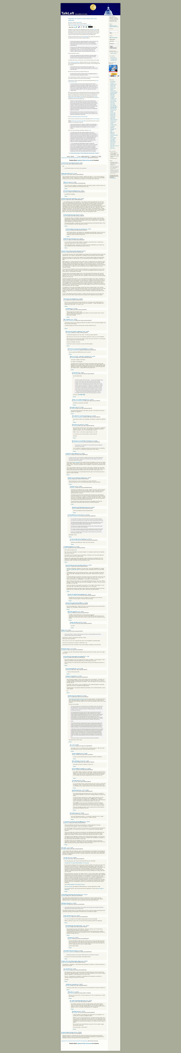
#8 (72, 847)
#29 (69, 630)
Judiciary (111, 123)
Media (111, 131)
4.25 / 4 (74, 937)
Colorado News (79, 22)
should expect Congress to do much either (79, 116)
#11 (82, 214)
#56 (89, 768)
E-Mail (111, 26)
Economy (112, 89)
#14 (84, 251)
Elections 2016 (112, 85)
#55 (78, 546)
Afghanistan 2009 (113, 93)
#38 (94, 356)
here (90, 130)
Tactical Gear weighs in (74, 62)
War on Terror (112, 148)
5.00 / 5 (79, 214)
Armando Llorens (113, 57)
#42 (83, 372)
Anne (66, 215)
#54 (80, 486)
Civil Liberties (112, 96)
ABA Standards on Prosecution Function (76, 884)
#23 (77, 937)
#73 (91, 1000)
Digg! (75, 27)
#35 (83, 453)
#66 (96, 440)
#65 (82, 611)
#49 (86, 753)
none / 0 (72, 182)
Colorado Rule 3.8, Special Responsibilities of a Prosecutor (77, 862)
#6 (88, 656)
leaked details (85, 36)
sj (73, 781)
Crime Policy (112, 102)
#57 (81, 984)
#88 (75, 857)
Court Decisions (113, 100)
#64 (86, 603)
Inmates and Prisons (113, 119)
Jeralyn (70, 22)
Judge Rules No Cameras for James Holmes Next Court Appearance (74, 157)
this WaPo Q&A (81, 394)
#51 (76, 308)
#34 (86, 961)
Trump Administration (114, 92)
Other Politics (112, 140)
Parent (66, 188)
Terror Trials (112, 144)
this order (95, 29)
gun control (85, 25)
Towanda (68, 332)
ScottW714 (65, 904)
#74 (84, 1011)
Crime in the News (113, 101)
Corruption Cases (113, 98)
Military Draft (112, 132)
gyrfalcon (64, 174)
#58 (93, 507)
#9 (82, 668)
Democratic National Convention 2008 (113, 107)
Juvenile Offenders (113, 124)
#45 (95, 415)
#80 (87, 790)
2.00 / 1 (93, 440)
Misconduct (112, 133)
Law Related (112, 126)
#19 (76, 319)
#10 (83, 198)
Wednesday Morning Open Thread (91, 153)
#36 (75, 968)
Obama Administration (114, 135)
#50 (88, 761)
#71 (90, 539)
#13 (86, 894)
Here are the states (68, 886)
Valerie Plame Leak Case (114, 145)
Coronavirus (112, 82)
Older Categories (113, 137)
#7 (83, 190)
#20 (81, 950)
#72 (90, 594)
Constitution (112, 97)
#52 (87, 424)
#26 (88, 331)
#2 (75, 648)
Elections (111, 111)
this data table (77, 462)
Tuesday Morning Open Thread (76, 153)
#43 (85, 695)
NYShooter (67, 969)
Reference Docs (113, 90)
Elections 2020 (112, 115)
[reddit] (82, 27)
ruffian (66, 239)
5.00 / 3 (79, 198)
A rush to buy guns (95, 118)
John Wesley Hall (113, 60)
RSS (116, 25)
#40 (80, 676)
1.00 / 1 (79, 611)
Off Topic (111, 136)
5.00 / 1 (78, 162)
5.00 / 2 (80, 453)
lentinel (64, 631)
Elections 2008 (112, 114)
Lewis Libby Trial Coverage (113, 129)
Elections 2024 (112, 88)
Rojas (68, 309)
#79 (83, 813)
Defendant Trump (113, 84)
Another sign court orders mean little (78, 120)
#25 (88, 821)
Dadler (64, 199)
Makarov (64, 252)
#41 (90, 477)
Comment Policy (115, 26)
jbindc (70, 938)
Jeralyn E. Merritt (113, 53)
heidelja (68, 669)
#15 (75, 903)
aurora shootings (73, 25)
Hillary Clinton (112, 118)
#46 (77, 744)
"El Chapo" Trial (113, 110)
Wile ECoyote (67, 916)
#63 (90, 565)
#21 (88, 925)
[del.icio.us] (79, 27)
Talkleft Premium (113, 141)
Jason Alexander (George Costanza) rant (77, 699)
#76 (85, 622)
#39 (82, 407)
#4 (76, 173)
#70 (88, 514)
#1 (81, 162)
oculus (64, 164)
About (113, 25)
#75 (83, 780)
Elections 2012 (112, 86)
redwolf (68, 230)
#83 (80, 1032)
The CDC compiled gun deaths (73, 569)
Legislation (112, 127)
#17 (79, 915)
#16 (81, 298)
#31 (92, 348)
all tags (89, 25)
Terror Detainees (113, 105)
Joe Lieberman (112, 122)
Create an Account (87, 160)
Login (78, 160)
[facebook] (84, 27)
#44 (92, 399)
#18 (90, 229)
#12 (82, 238)
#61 (77, 991)
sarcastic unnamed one (69, 320)
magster (64, 649)
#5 (75, 182)
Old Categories (112, 139)
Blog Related (112, 94)
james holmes (80, 25)
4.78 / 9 (72, 648)
